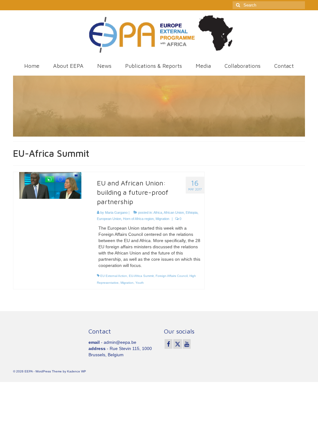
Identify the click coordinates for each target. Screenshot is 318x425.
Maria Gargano (116, 212)
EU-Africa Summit (141, 276)
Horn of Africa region (138, 219)
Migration (162, 219)
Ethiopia (192, 212)
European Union (109, 219)
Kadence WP (76, 371)
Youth (139, 282)
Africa (157, 212)
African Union (174, 212)
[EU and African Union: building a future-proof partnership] (50, 185)
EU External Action (113, 276)
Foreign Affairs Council (172, 276)
